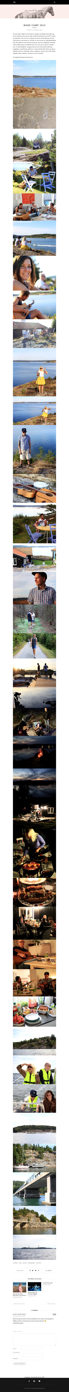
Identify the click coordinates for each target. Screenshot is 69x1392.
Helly (50, 1270)
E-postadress (16, 1353)
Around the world (47, 1283)
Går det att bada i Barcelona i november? (19, 1294)
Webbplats (15, 1358)
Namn (15, 1348)
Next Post (51, 1304)
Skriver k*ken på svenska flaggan (32, 1293)
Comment (20, 1270)
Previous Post (19, 1304)
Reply (54, 1314)
